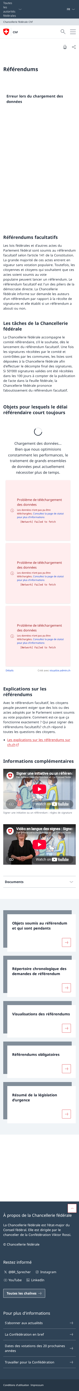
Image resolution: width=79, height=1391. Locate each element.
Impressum (37, 1385)
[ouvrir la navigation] (73, 32)
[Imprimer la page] (64, 46)
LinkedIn (37, 1280)
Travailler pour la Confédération (29, 1362)
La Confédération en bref (24, 1334)
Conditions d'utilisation (16, 1385)
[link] (39, 931)
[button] (72, 1208)
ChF (15, 32)
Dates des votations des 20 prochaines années (35, 1348)
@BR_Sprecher (20, 1272)
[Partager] (73, 46)
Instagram (48, 1272)
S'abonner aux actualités (24, 1323)
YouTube (15, 1280)
